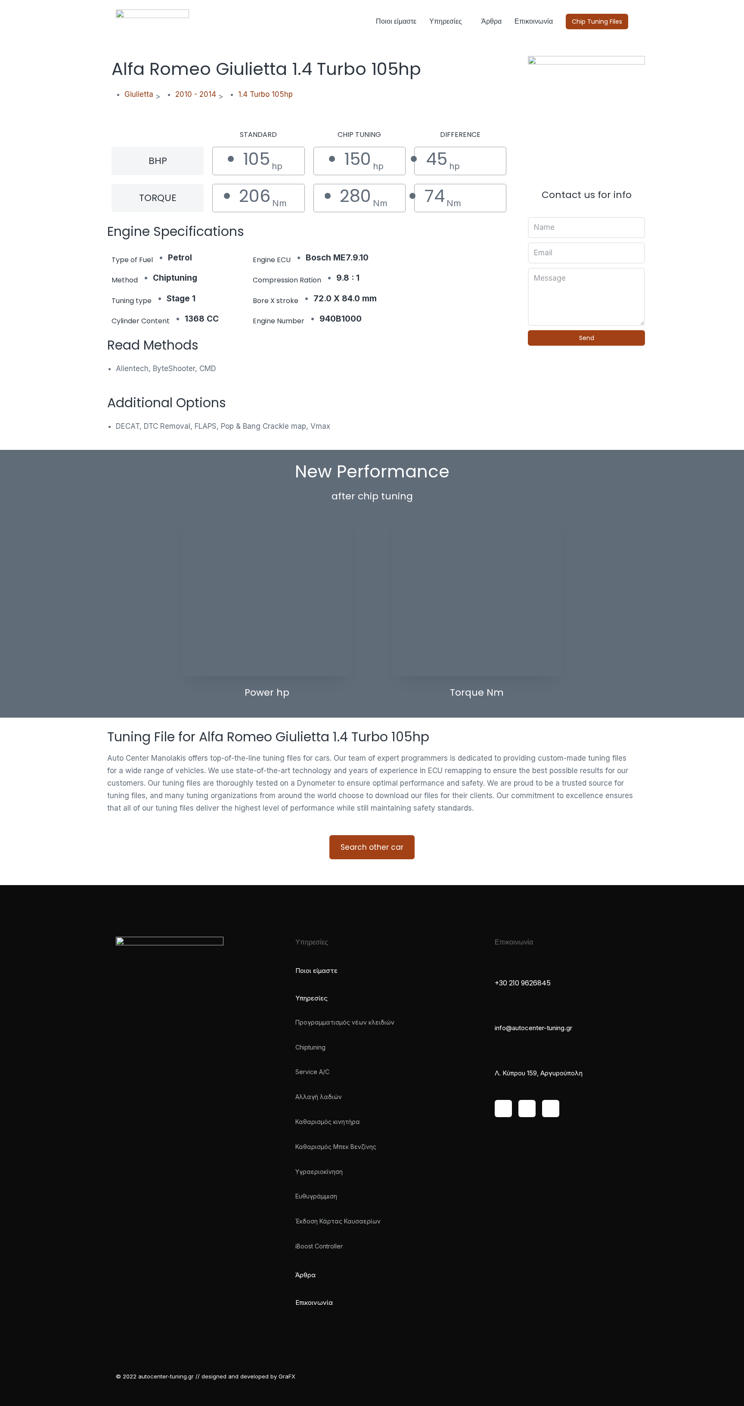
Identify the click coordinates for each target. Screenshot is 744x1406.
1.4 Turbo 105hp (265, 94)
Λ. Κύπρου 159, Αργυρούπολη (539, 1073)
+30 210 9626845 (523, 983)
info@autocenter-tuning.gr (533, 1028)
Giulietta (138, 94)
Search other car (372, 847)
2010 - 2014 (195, 94)
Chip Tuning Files (597, 21)
